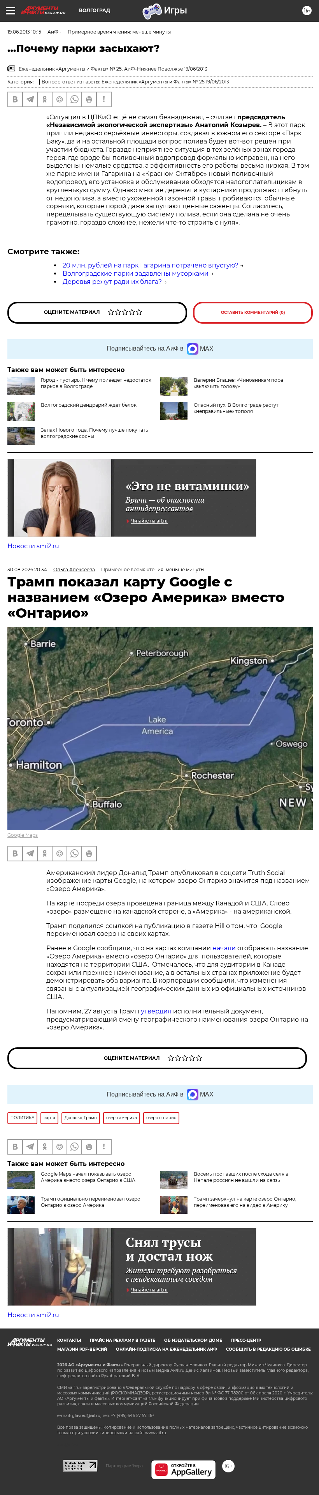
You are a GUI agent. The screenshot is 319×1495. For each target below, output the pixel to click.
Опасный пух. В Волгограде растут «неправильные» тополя (236, 408)
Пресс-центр (246, 1340)
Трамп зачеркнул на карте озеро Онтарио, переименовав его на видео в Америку (245, 1202)
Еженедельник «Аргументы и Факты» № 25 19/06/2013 (165, 82)
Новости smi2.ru (33, 546)
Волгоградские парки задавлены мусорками (136, 273)
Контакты (69, 1340)
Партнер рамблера (124, 1465)
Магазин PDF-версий (82, 1349)
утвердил (157, 1011)
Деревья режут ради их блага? (112, 281)
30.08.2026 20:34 (27, 569)
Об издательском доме (193, 1340)
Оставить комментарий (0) (253, 312)
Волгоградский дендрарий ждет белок (89, 405)
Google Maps (22, 835)
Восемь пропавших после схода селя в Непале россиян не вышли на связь (241, 1177)
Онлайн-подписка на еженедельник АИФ (166, 1349)
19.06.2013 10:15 (24, 32)
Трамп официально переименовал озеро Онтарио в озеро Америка (90, 1202)
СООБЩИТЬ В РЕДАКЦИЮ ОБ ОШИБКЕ (268, 1349)
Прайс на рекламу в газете (122, 1340)
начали (224, 948)
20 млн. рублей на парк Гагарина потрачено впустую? (150, 265)
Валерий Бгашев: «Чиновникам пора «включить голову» (238, 383)
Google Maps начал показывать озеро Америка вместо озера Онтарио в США (88, 1177)
